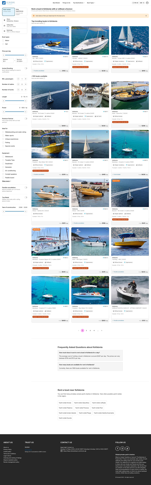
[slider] (3, 55)
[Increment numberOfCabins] (25, 84)
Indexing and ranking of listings (12, 458)
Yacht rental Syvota (65, 418)
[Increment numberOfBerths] (25, 89)
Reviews (27, 447)
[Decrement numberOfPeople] (18, 78)
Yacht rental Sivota (65, 403)
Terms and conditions (9, 453)
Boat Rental (56, 3)
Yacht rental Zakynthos (81, 403)
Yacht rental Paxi (97, 408)
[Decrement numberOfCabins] (18, 84)
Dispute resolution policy (10, 460)
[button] (50, 53)
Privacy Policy (7, 449)
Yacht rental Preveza (82, 408)
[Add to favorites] (67, 28)
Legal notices (7, 455)
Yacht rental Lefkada (99, 403)
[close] (146, 15)
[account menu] (147, 2)
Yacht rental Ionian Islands (67, 413)
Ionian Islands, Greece (60, 10)
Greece (52, 10)
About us (6, 447)
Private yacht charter (36, 10)
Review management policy (11, 462)
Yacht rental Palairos (65, 408)
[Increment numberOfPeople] (25, 78)
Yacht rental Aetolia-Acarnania (104, 413)
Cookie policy (7, 451)
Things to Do (66, 3)
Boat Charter (46, 10)
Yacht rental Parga (85, 413)
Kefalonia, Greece (70, 10)
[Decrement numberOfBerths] (18, 89)
